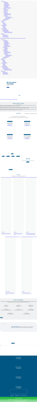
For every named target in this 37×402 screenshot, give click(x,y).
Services (2, 39)
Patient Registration (4, 25)
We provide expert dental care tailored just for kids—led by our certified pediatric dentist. (10, 293)
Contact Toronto (10, 121)
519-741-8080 (19, 377)
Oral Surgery (4, 1)
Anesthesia (4, 20)
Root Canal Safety (8, 16)
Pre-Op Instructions (5, 29)
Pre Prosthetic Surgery (7, 7)
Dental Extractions (6, 3)
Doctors (2, 21)
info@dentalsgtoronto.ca (10, 125)
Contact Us (2, 34)
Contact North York (5, 35)
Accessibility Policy (17, 395)
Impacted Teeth (6, 44)
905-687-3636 (19, 387)
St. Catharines (5, 24)
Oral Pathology (6, 6)
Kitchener (4, 27)
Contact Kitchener (5, 36)
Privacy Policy (12, 395)
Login (21, 395)
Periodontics (6, 10)
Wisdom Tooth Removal (7, 8)
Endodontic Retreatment (7, 14)
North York (4, 23)
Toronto (4, 22)
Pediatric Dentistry (5, 19)
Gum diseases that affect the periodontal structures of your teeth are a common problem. (18, 234)
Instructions (6, 15)
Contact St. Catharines (6, 74)
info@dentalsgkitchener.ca (10, 138)
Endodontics (4, 11)
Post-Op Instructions (5, 30)
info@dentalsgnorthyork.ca (27, 125)
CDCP (2, 33)
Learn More (13, 343)
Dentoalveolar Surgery (7, 5)
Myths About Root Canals (9, 17)
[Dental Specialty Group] (12, 38)
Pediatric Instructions (6, 31)
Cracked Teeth (6, 13)
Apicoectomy (6, 12)
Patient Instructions (3, 66)
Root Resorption (8, 18)
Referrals (2, 59)
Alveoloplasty (6, 2)
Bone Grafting (6, 41)
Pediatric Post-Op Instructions (8, 32)
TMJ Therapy (6, 49)
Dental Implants (6, 4)
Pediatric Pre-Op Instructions (8, 69)
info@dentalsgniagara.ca (27, 138)
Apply (19, 95)
